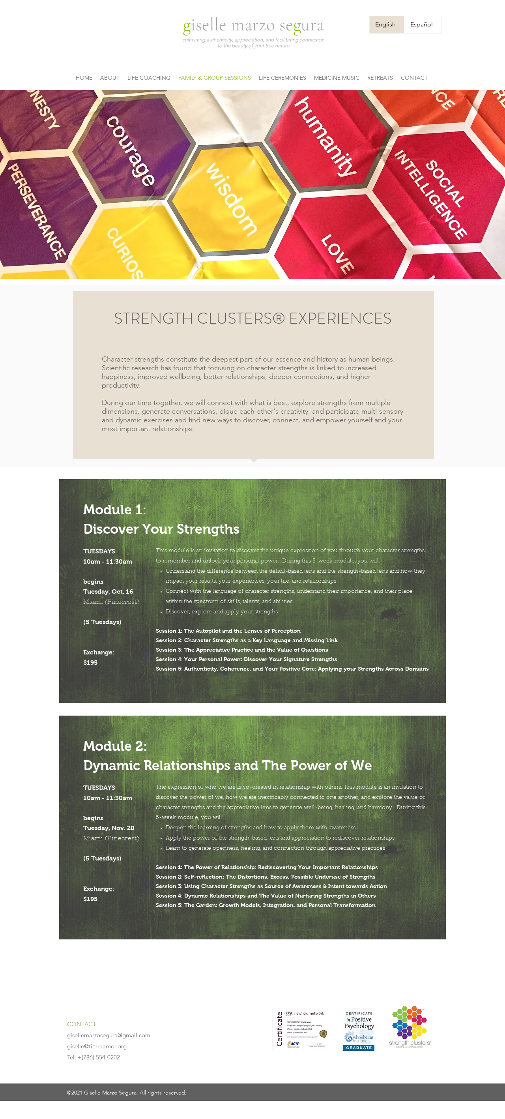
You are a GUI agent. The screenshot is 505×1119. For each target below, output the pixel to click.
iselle (211, 24)
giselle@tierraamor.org (97, 1046)
